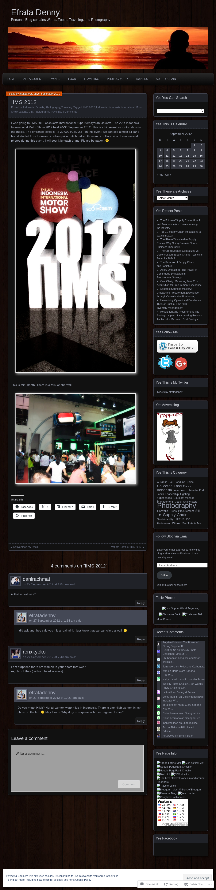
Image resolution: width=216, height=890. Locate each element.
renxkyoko (34, 652)
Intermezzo (180, 490)
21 (187, 161)
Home (11, 79)
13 (180, 155)
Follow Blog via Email (172, 536)
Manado (189, 497)
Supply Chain (166, 79)
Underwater (164, 523)
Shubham (168, 658)
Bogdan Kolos (171, 642)
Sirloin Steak (186, 735)
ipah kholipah (170, 723)
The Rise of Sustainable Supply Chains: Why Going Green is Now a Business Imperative (177, 243)
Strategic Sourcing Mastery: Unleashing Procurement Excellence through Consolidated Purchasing (178, 292)
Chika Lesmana (172, 713)
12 (174, 155)
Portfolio (162, 511)
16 (201, 155)
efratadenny (26, 93)
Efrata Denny (35, 12)
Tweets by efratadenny (169, 392)
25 (167, 166)
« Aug (160, 174)
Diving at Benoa (186, 692)
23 (201, 161)
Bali (171, 482)
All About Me (33, 79)
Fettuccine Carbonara (192, 666)
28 (187, 166)
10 (160, 155)
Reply (141, 603)
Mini (30, 111)
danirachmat (36, 579)
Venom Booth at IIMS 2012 (126, 546)
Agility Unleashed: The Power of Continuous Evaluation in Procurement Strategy (177, 273)
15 (194, 155)
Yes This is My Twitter (172, 382)
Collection (164, 486)
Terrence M (169, 666)
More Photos (164, 619)
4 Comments (69, 111)
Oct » (168, 174)
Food (72, 79)
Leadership (172, 494)
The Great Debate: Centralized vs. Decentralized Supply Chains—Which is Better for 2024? (179, 254)
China (190, 482)
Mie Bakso (199, 679)
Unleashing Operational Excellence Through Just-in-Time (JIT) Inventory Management (179, 304)
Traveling (91, 79)
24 (160, 166)
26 (174, 166)
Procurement (186, 511)
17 (160, 161)
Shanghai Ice (192, 713)
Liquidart (178, 497)
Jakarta (40, 107)
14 (187, 155)
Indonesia (29, 107)
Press (173, 511)
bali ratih (168, 692)
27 (180, 166)
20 (180, 161)
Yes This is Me (191, 523)
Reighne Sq (169, 650)
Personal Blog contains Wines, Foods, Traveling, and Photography (60, 20)
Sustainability (165, 519)
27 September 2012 (48, 93)
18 (167, 161)
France (187, 486)
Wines (55, 79)
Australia (162, 482)
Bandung (180, 482)
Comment (129, 784)
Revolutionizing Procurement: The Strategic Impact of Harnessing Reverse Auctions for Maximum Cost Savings (179, 315)
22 (194, 161)
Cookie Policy (83, 879)
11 (167, 155)
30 (201, 166)
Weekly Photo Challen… (177, 683)
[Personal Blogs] (167, 793)
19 (174, 161)
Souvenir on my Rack (25, 546)
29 (194, 166)
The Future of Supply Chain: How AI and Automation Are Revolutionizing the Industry (179, 224)
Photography (117, 79)
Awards (142, 79)
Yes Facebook (166, 838)
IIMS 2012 (89, 107)
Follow (164, 575)
